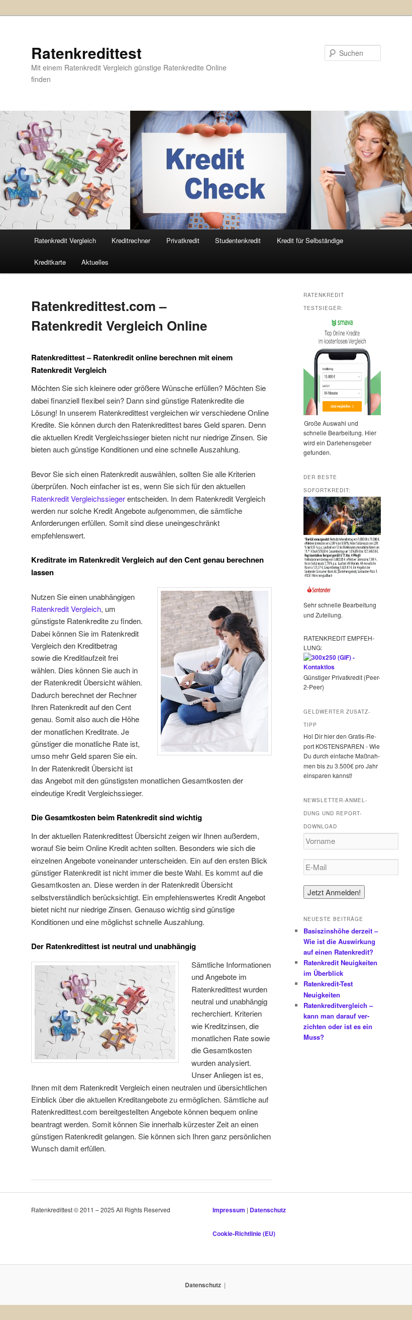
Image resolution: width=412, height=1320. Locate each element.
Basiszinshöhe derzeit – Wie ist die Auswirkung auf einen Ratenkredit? (340, 941)
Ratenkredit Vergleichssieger (78, 498)
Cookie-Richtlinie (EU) (244, 1233)
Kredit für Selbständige (310, 240)
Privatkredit (182, 240)
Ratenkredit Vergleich (65, 240)
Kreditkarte (50, 262)
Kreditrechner (131, 240)
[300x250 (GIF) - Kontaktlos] (342, 666)
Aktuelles (95, 262)
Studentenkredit (238, 240)
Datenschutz (268, 1209)
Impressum (230, 1209)
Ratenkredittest (86, 52)
